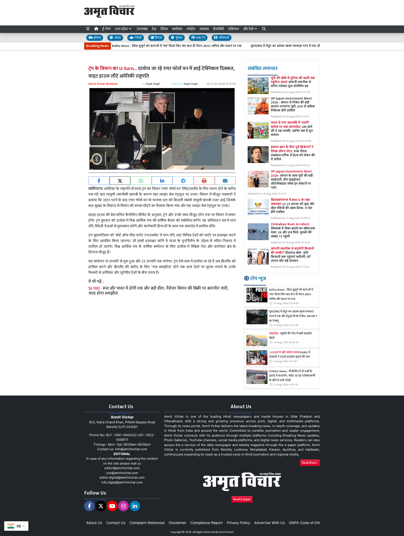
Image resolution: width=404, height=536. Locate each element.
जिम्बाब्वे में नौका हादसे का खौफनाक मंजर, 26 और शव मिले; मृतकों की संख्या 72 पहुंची (293, 230)
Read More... (310, 462)
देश (154, 29)
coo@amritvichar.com (122, 473)
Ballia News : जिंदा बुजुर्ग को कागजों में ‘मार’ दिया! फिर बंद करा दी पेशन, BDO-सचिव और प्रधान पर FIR (161, 46)
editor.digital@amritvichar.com (122, 477)
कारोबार (177, 29)
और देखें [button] (248, 29)
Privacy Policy (238, 523)
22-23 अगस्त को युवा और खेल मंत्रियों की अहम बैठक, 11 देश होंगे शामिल (292, 206)
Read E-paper (242, 499)
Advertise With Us (269, 523)
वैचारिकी (218, 29)
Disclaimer (177, 523)
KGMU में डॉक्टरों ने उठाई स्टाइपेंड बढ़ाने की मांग (289, 354)
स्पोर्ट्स (191, 29)
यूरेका (178, 38)
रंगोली (137, 38)
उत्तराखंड (142, 29)
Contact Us (115, 523)
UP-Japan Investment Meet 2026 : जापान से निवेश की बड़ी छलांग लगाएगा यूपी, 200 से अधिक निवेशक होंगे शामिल (293, 105)
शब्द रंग (200, 38)
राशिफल (233, 29)
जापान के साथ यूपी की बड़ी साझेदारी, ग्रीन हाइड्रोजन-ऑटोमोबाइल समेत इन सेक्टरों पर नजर (292, 180)
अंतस (117, 38)
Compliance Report (206, 523)
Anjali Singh (153, 83)
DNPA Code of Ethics (307, 523)
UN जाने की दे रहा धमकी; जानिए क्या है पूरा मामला (292, 129)
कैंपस (158, 38)
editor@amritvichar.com (122, 468)
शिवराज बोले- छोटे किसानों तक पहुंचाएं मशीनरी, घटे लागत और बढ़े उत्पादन (292, 255)
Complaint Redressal (147, 523)
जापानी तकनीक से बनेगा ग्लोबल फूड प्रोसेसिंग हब (293, 82)
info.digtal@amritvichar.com (122, 482)
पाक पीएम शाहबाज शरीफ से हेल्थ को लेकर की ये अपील (293, 153)
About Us (94, 523)
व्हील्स (96, 38)
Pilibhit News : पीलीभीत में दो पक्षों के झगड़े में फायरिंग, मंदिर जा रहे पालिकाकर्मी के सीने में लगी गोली (292, 376)
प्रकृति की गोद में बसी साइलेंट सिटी (290, 335)
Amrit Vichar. (226, 532)
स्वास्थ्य (204, 29)
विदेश (164, 29)
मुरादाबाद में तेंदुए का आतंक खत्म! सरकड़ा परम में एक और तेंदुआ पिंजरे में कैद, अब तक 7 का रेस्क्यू (295, 46)
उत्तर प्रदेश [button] (122, 29)
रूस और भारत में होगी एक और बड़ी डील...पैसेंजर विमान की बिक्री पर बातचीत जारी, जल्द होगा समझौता (158, 291)
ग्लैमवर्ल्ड (223, 38)
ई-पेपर (106, 29)
